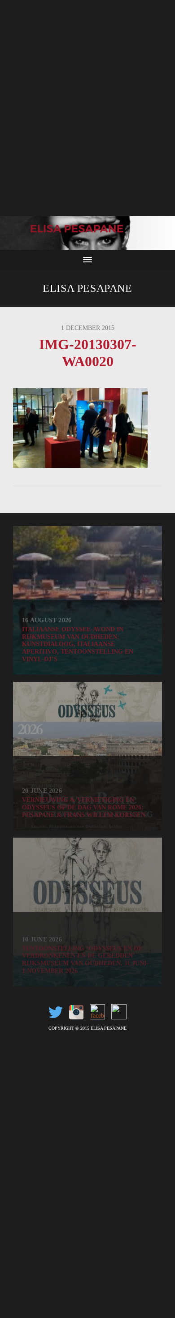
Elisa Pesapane (87, 288)
